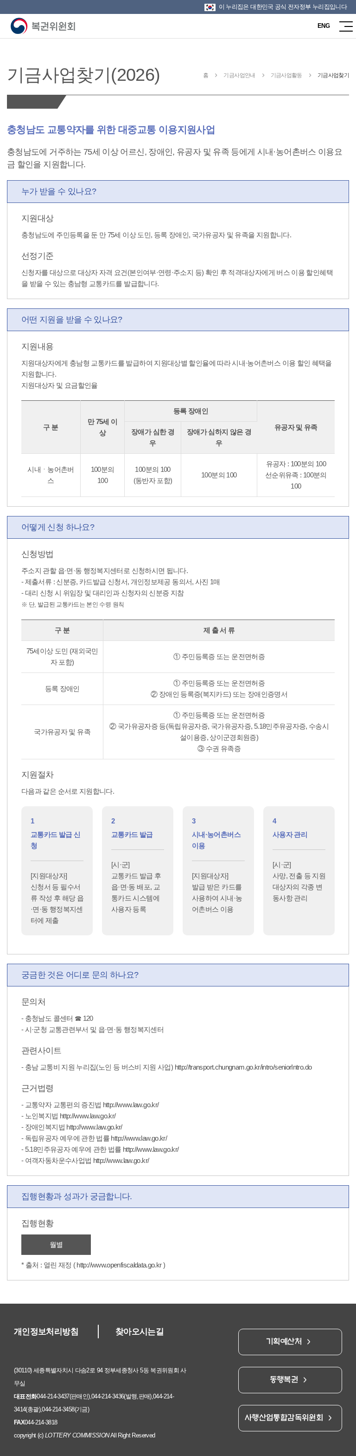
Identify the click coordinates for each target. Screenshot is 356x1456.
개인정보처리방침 (46, 1331)
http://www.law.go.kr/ (131, 1105)
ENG (324, 25)
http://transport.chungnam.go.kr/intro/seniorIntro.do (243, 1067)
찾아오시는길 (139, 1331)
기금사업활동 (286, 75)
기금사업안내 (239, 75)
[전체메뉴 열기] (343, 26)
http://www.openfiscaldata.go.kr (118, 1265)
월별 (56, 1244)
